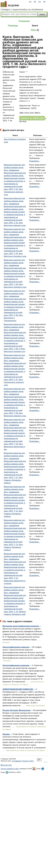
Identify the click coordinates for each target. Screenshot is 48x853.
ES (40, 2)
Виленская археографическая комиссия (21, 626)
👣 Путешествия (6, 765)
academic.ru (10, 4)
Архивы (6, 734)
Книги (35, 26)
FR (44, 2)
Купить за (32, 118)
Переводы (13, 26)
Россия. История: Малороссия (16, 710)
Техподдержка (16, 761)
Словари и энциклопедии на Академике (22, 9)
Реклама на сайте (28, 761)
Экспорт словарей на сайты (10, 768)
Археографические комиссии (16, 647)
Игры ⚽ (35, 30)
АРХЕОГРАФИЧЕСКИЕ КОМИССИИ (18, 689)
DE (35, 2)
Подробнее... (34, 161)
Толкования (24, 21)
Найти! (42, 14)
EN (30, 2)
